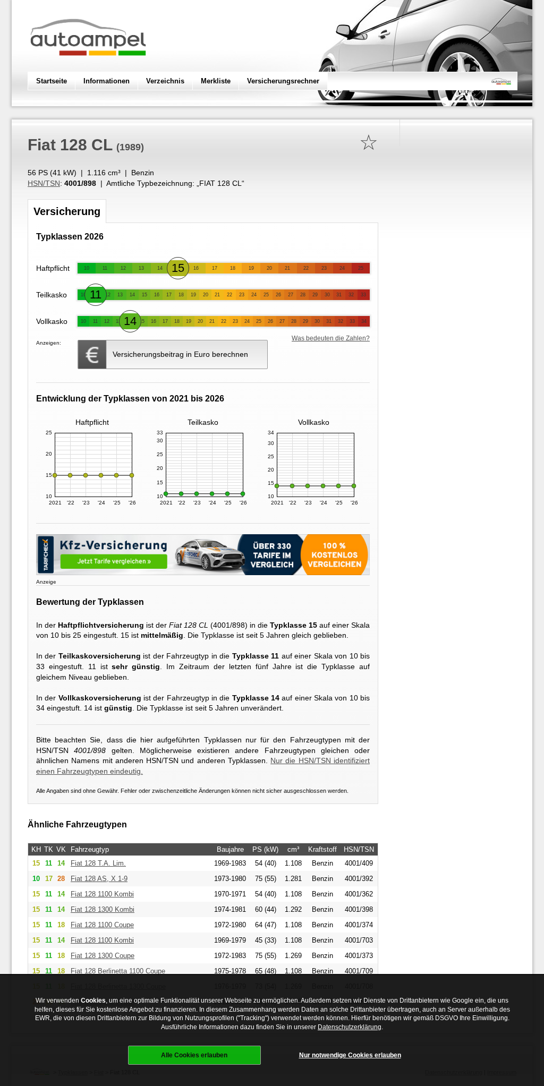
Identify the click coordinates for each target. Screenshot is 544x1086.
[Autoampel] (88, 66)
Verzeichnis (165, 81)
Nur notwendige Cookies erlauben (350, 1055)
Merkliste (216, 81)
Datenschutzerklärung (349, 1027)
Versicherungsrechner (283, 81)
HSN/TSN (44, 183)
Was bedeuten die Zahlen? (331, 338)
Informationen (106, 81)
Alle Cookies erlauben (194, 1055)
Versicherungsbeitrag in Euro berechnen (180, 354)
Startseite (51, 81)
